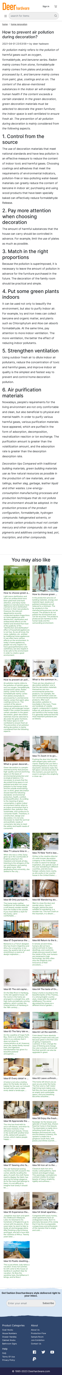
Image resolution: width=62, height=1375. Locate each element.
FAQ (4, 1353)
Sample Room (37, 1337)
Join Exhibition (37, 1340)
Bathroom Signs (9, 1344)
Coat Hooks (7, 1330)
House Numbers (9, 1333)
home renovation (19, 24)
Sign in (46, 6)
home (5, 24)
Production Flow (38, 1333)
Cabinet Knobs (8, 1340)
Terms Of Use (8, 1357)
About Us (35, 1330)
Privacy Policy (8, 1360)
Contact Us (36, 1344)
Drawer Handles (9, 1337)
